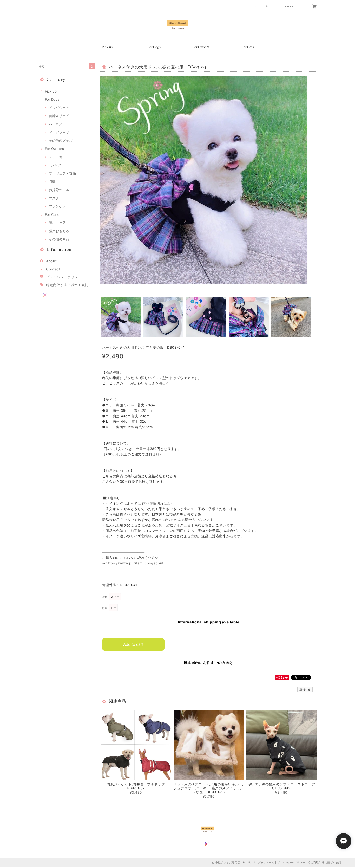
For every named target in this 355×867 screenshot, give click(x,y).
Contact (289, 6)
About (270, 6)
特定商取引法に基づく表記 (67, 285)
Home (252, 6)
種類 (105, 597)
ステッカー (57, 157)
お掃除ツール (59, 190)
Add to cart (133, 644)
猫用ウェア (57, 222)
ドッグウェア (59, 108)
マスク (54, 198)
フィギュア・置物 (62, 173)
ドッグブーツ (59, 132)
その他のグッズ (61, 140)
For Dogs (154, 47)
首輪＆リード (59, 116)
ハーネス (55, 124)
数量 (105, 608)
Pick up (107, 47)
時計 (52, 181)
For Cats (248, 47)
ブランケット (59, 206)
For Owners (201, 47)
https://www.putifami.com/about (135, 563)
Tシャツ (55, 165)
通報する (305, 689)
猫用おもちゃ (59, 231)
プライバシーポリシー (64, 277)
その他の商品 (59, 239)
